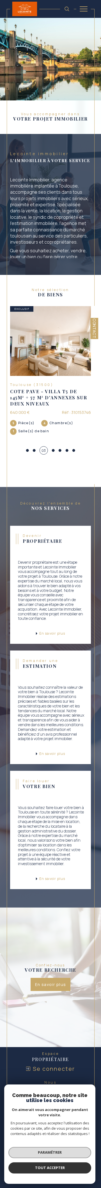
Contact (94, 328)
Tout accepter (50, 1167)
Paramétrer (50, 1152)
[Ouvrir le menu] (83, 9)
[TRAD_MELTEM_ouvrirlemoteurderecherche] (66, 8)
